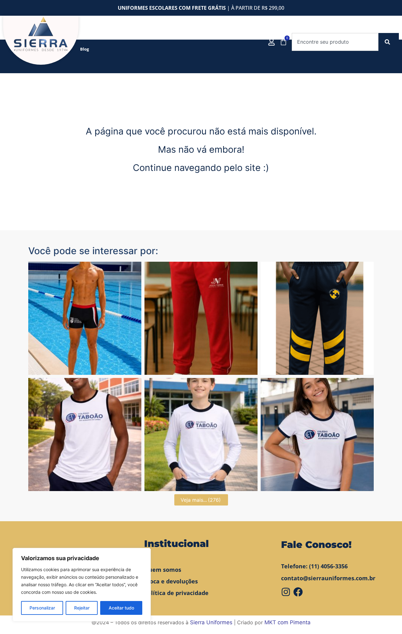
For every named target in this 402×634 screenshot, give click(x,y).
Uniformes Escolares (145, 34)
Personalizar (42, 607)
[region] (82, 584)
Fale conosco (242, 34)
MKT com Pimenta (287, 622)
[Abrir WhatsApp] (385, 618)
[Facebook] (298, 592)
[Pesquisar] (388, 42)
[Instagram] (286, 592)
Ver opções (85, 369)
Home (86, 34)
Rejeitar (82, 607)
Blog (84, 49)
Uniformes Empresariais (201, 34)
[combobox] (335, 42)
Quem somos (108, 34)
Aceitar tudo (121, 607)
